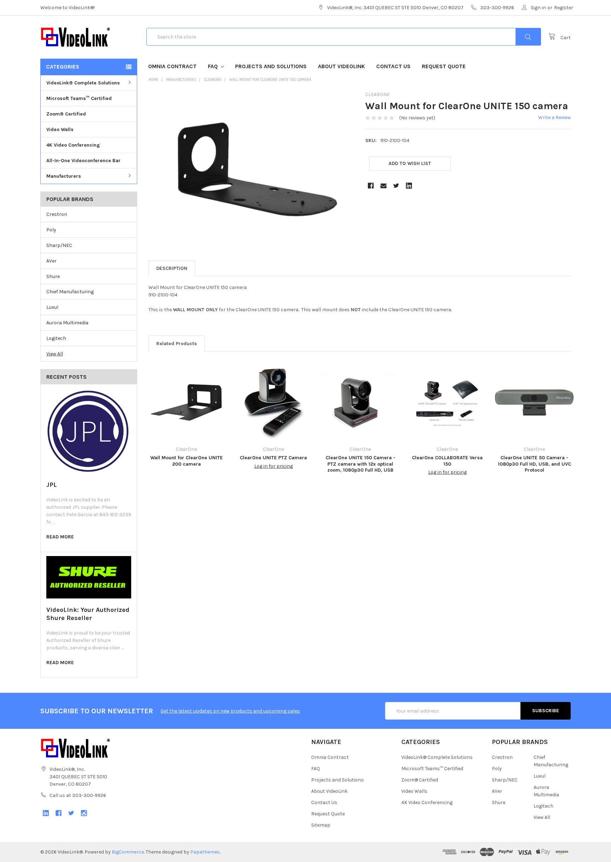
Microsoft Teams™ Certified (79, 98)
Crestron (56, 214)
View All (54, 354)
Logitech (56, 338)
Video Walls (60, 129)
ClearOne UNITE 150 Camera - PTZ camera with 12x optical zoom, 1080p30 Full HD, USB (360, 464)
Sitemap (320, 825)
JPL (51, 485)
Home (153, 79)
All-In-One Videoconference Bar (83, 161)
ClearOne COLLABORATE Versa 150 (447, 461)
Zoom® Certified (66, 114)
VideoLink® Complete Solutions (83, 83)
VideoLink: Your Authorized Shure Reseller (87, 614)
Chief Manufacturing (70, 292)
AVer (51, 261)
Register (563, 8)
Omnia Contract (172, 66)
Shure (53, 276)
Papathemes (205, 852)
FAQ (213, 66)
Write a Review (554, 117)
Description (171, 268)
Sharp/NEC (59, 245)
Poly (51, 230)
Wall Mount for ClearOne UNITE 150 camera (270, 79)
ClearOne (212, 79)
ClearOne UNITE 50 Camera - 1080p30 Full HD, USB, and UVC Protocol (534, 464)
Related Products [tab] (176, 344)
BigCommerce (128, 852)
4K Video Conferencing (73, 145)
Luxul (52, 307)
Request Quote (444, 66)
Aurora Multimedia (67, 323)
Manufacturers (63, 176)
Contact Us (393, 66)
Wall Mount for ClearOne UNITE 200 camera (186, 461)
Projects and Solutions (271, 66)
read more (60, 537)
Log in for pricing (273, 466)
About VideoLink (341, 66)
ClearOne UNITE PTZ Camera (273, 458)
